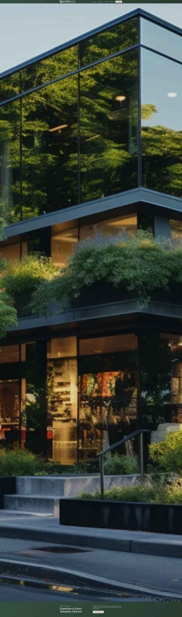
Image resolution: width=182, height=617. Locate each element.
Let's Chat (119, 1)
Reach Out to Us (98, 611)
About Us (112, 1)
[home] (67, 2)
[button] (94, 1)
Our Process (107, 1)
